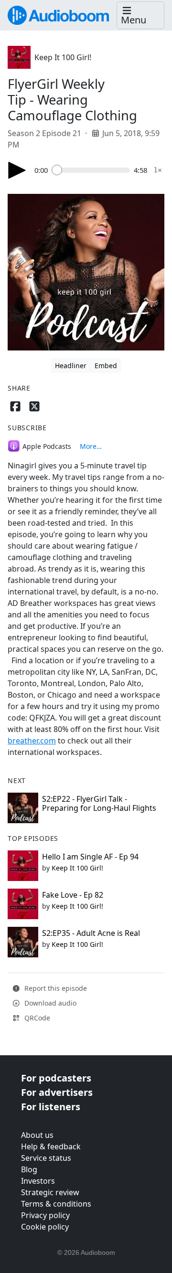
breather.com (32, 740)
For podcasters (56, 1077)
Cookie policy (45, 1226)
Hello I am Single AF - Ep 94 (90, 856)
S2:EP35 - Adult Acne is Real (91, 933)
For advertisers (57, 1092)
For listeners (50, 1106)
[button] (140, 15)
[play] (17, 170)
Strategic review (50, 1192)
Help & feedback (51, 1146)
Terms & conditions (56, 1204)
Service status (46, 1158)
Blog (29, 1169)
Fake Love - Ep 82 (72, 895)
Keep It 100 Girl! (62, 57)
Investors (38, 1181)
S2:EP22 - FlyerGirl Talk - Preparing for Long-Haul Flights (99, 803)
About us (37, 1135)
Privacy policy (45, 1215)
